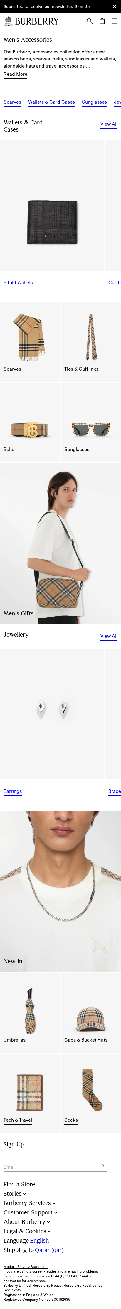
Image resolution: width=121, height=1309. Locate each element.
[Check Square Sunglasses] (91, 422)
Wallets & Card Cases (51, 101)
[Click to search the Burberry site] (90, 21)
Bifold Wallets (18, 282)
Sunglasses (94, 101)
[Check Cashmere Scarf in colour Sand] (30, 342)
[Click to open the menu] (114, 21)
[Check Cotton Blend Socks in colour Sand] (91, 1093)
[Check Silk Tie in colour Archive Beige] (91, 342)
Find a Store (19, 1184)
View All (108, 123)
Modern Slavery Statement (26, 1266)
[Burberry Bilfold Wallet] (52, 205)
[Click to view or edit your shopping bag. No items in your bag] (102, 21)
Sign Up (82, 6)
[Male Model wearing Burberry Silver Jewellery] (60, 891)
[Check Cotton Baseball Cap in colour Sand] (91, 1012)
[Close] (114, 6)
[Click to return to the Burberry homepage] (37, 21)
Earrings (13, 791)
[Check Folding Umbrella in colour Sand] (30, 1012)
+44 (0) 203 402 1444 (70, 1276)
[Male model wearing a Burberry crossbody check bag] (60, 543)
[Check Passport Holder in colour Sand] (30, 1093)
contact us (12, 1280)
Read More (15, 74)
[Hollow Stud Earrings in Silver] (52, 714)
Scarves (12, 101)
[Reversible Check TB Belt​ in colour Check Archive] (30, 422)
